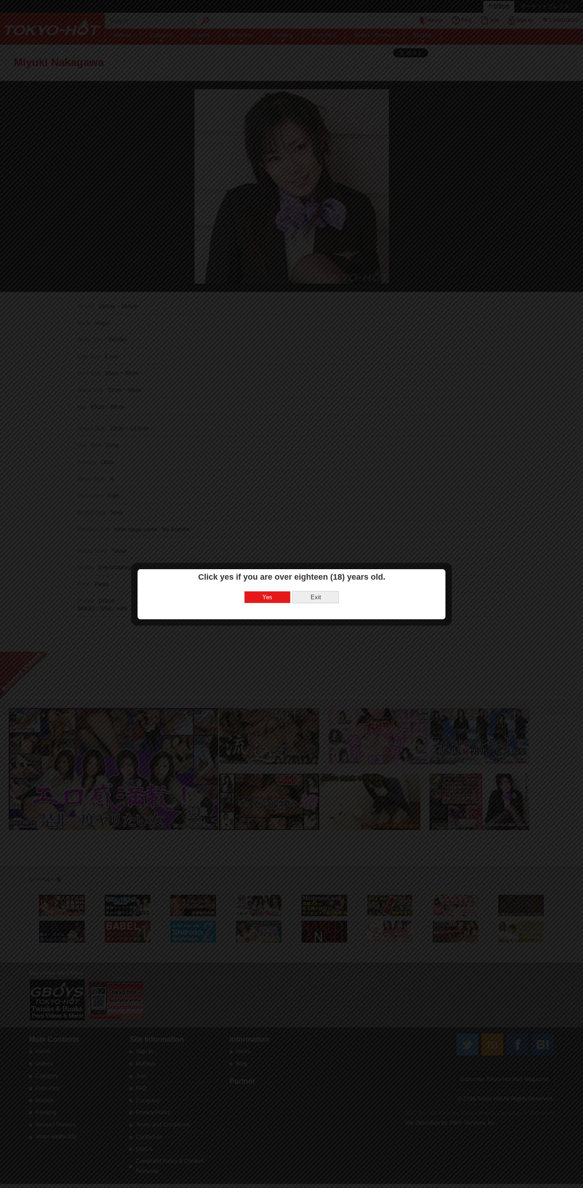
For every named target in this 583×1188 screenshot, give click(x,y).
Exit (316, 597)
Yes (267, 597)
